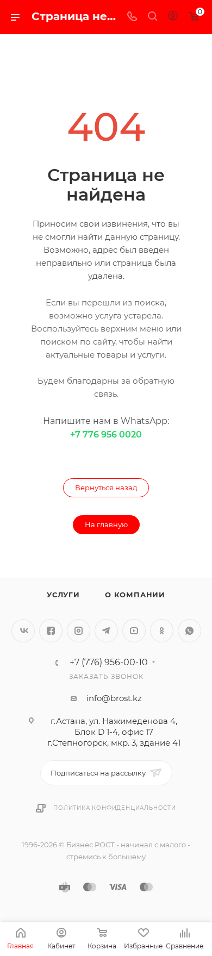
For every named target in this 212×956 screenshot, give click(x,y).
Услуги (63, 594)
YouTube (134, 630)
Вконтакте (23, 630)
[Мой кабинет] (173, 17)
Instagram (78, 630)
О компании (135, 594)
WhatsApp (189, 630)
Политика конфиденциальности (114, 807)
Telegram (106, 630)
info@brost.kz (114, 698)
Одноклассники (161, 630)
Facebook (51, 630)
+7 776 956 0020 (106, 434)
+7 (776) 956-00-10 (109, 662)
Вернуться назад (106, 487)
